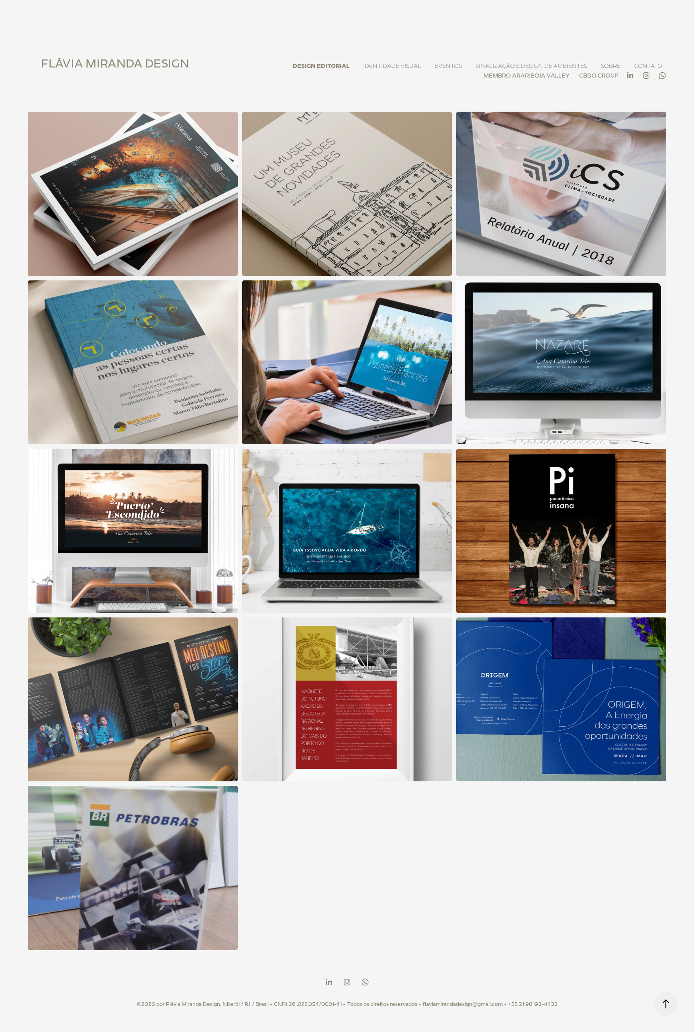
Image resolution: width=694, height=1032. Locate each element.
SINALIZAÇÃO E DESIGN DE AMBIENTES (531, 65)
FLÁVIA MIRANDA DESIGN (115, 63)
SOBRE (611, 65)
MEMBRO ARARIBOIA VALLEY (526, 75)
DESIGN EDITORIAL (321, 66)
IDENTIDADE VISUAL (392, 65)
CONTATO (648, 65)
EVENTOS (448, 65)
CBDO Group (598, 75)
